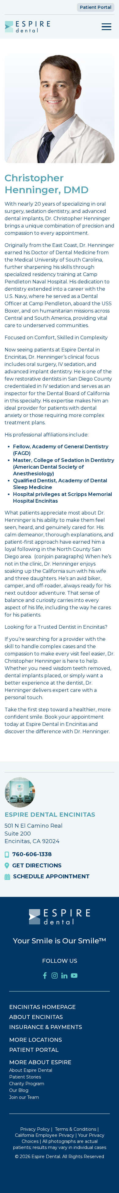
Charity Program (26, 1083)
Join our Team (24, 1097)
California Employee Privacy (44, 1135)
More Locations (35, 1040)
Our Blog (18, 1090)
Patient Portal (95, 7)
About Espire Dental (30, 1070)
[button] (106, 26)
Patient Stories (25, 1077)
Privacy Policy (35, 1129)
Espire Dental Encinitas (50, 814)
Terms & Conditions (75, 1129)
